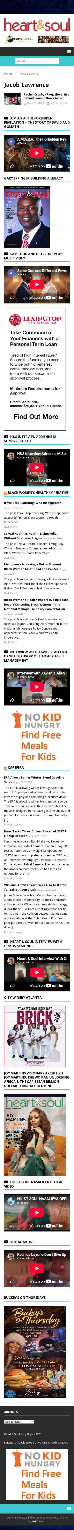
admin (54, 103)
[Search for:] (37, 61)
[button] (68, 51)
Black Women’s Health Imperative (38, 492)
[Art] (12, 99)
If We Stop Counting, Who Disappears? (32, 503)
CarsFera (16, 767)
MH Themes (39, 1521)
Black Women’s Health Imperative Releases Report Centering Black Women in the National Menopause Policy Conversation (36, 604)
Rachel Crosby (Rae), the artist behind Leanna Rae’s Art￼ (46, 96)
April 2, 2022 (36, 103)
